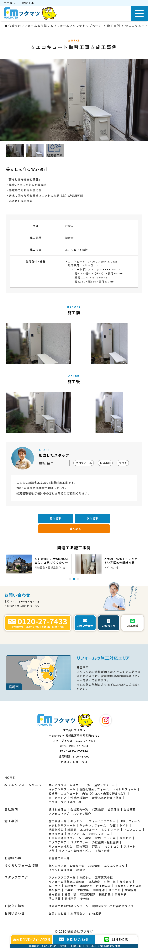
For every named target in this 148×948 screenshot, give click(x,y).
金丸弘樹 (55, 894)
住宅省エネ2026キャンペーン (68, 906)
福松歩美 (105, 894)
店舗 (52, 851)
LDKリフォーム (130, 821)
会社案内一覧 (79, 809)
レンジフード (111, 829)
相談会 (80, 870)
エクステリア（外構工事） (66, 802)
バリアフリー (79, 842)
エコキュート (89, 829)
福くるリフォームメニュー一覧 (69, 785)
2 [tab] (74, 579)
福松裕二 (55, 890)
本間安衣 (86, 886)
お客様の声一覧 (59, 858)
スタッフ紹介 (82, 814)
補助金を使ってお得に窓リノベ (113, 906)
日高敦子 (121, 894)
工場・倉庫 (102, 851)
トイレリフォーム (125, 789)
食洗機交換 (56, 834)
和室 (88, 838)
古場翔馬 (130, 890)
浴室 (113, 825)
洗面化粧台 (56, 829)
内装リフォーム (99, 834)
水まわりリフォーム (62, 825)
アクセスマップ (59, 814)
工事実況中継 (104, 877)
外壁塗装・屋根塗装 (105, 842)
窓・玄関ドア (57, 798)
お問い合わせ (57, 913)
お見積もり (77, 913)
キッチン (76, 821)
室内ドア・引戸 (105, 838)
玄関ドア (126, 838)
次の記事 (92, 518)
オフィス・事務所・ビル (75, 851)
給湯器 (71, 829)
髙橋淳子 (71, 898)
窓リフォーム (76, 834)
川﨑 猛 (110, 881)
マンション (112, 846)
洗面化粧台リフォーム (94, 789)
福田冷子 (55, 886)
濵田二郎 (115, 890)
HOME (9, 778)
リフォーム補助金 (60, 846)
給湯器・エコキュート (63, 793)
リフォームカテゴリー (101, 821)
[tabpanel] (38, 564)
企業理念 (114, 809)
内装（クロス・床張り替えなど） (104, 793)
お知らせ (85, 877)
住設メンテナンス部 (128, 886)
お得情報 (94, 866)
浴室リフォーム (104, 785)
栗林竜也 (71, 886)
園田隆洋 (99, 890)
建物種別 (82, 846)
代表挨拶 (98, 809)
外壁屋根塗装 (79, 798)
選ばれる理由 (57, 809)
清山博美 (55, 898)
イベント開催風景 (60, 870)
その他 (84, 898)
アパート (129, 846)
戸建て (96, 846)
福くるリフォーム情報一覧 (66, 866)
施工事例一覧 (57, 821)
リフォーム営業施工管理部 (66, 881)
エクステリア (57, 842)
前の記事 (55, 518)
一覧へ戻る (74, 529)
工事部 (69, 890)
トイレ (124, 825)
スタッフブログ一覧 (62, 877)
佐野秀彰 (83, 890)
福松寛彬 (126, 881)
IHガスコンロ (133, 829)
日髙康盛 (94, 881)
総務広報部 (87, 894)
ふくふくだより (114, 866)
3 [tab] (78, 579)
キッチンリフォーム (62, 789)
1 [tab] (70, 579)
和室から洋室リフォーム (65, 838)
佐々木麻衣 (103, 886)
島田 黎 (71, 894)
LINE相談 (95, 913)
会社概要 (129, 809)
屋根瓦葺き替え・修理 (107, 798)
